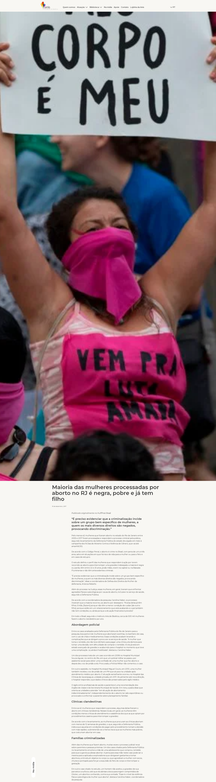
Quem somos (69, 7)
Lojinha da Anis (137, 7)
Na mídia (108, 7)
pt (174, 7)
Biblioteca (94, 7)
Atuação (81, 7)
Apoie (116, 7)
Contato (125, 7)
